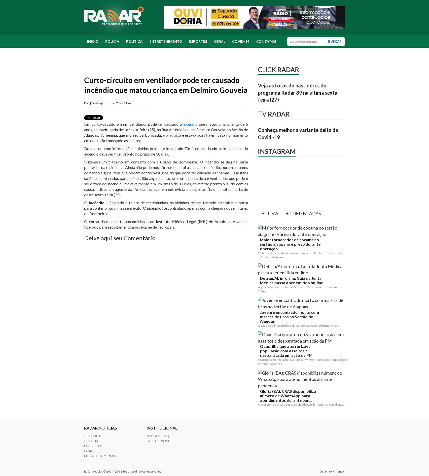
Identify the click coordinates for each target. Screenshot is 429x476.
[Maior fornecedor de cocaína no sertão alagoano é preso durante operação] (302, 231)
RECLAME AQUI (160, 436)
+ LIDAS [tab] (270, 213)
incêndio (190, 124)
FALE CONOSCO (160, 441)
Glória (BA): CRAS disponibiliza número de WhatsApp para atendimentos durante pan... (288, 395)
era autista (172, 135)
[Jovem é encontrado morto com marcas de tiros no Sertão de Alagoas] (302, 303)
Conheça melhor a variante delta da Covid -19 (298, 133)
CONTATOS (266, 41)
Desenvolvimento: (332, 471)
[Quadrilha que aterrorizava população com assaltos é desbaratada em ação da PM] (302, 337)
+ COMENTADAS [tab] (303, 213)
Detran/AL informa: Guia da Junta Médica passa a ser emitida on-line (291, 280)
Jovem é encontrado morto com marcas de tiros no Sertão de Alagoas (289, 316)
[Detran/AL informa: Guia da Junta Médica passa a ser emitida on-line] (302, 269)
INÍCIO (92, 41)
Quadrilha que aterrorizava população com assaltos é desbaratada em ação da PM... (288, 350)
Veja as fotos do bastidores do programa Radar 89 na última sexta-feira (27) (298, 92)
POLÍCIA (112, 41)
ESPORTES (198, 41)
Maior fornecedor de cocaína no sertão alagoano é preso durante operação (290, 244)
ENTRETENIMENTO (165, 41)
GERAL (219, 41)
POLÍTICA (134, 41)
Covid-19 (240, 41)
